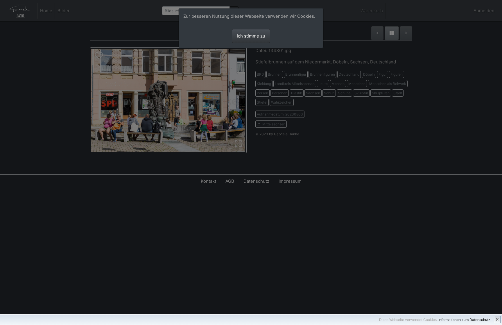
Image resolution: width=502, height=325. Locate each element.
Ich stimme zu (251, 36)
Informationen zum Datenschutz (464, 319)
